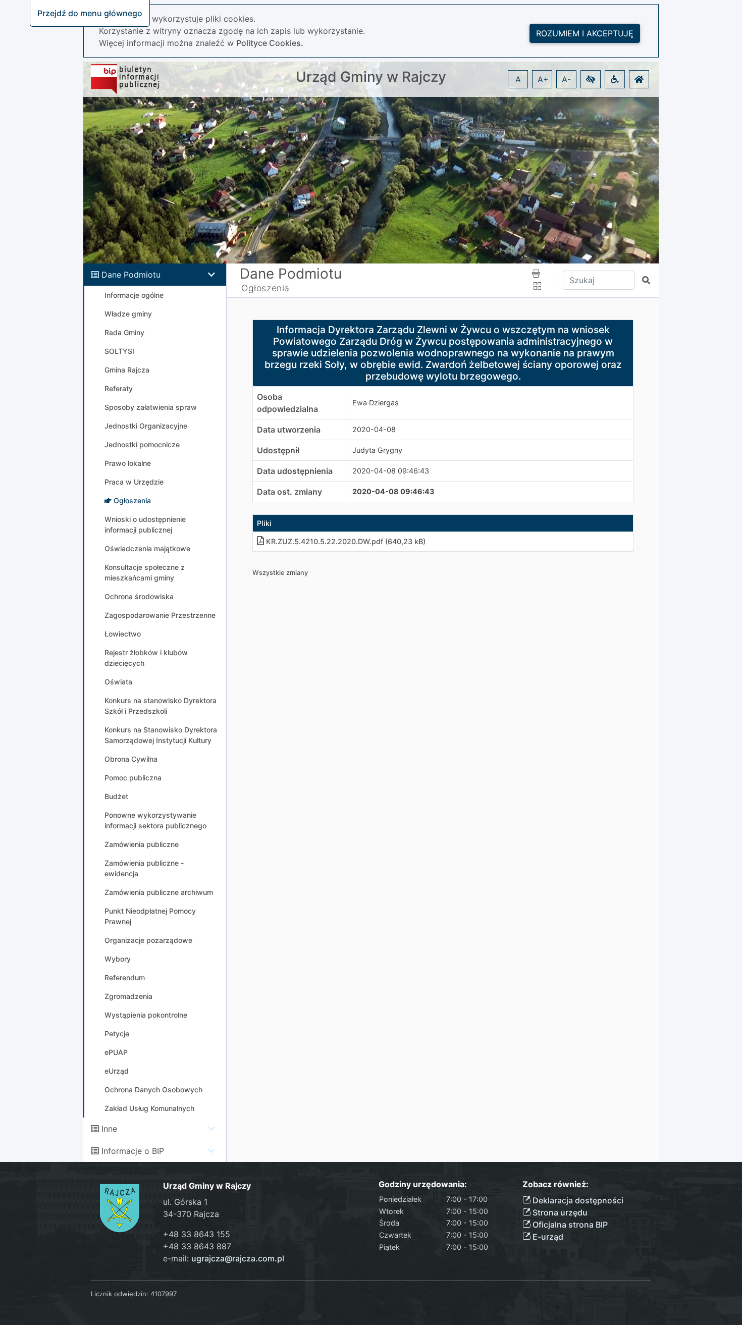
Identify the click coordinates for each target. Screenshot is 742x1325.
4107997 (163, 1294)
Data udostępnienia (295, 471)
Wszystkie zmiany (280, 572)
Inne (109, 1129)
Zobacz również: (555, 1184)
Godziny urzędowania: (423, 1184)
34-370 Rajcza (191, 1214)
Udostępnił (278, 450)
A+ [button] (543, 79)
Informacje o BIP (132, 1151)
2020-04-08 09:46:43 (390, 470)
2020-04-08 (374, 429)
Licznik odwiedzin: (119, 1294)
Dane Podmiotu (131, 275)
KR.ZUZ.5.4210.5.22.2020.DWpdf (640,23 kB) (346, 541)
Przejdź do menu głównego (89, 13)
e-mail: (223, 1258)
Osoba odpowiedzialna (287, 403)
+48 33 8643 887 (197, 1246)
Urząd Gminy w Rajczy (371, 77)
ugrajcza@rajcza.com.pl (237, 1258)
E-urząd (547, 1237)
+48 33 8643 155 (196, 1234)
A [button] (518, 79)
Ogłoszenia (265, 288)
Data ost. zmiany (289, 492)
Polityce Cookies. (269, 43)
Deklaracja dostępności (577, 1200)
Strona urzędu (559, 1212)
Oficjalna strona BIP (569, 1225)
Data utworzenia (289, 430)
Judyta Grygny (377, 450)
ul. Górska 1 (185, 1202)
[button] (590, 79)
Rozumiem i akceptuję (584, 33)
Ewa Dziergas (375, 402)
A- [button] (566, 79)
